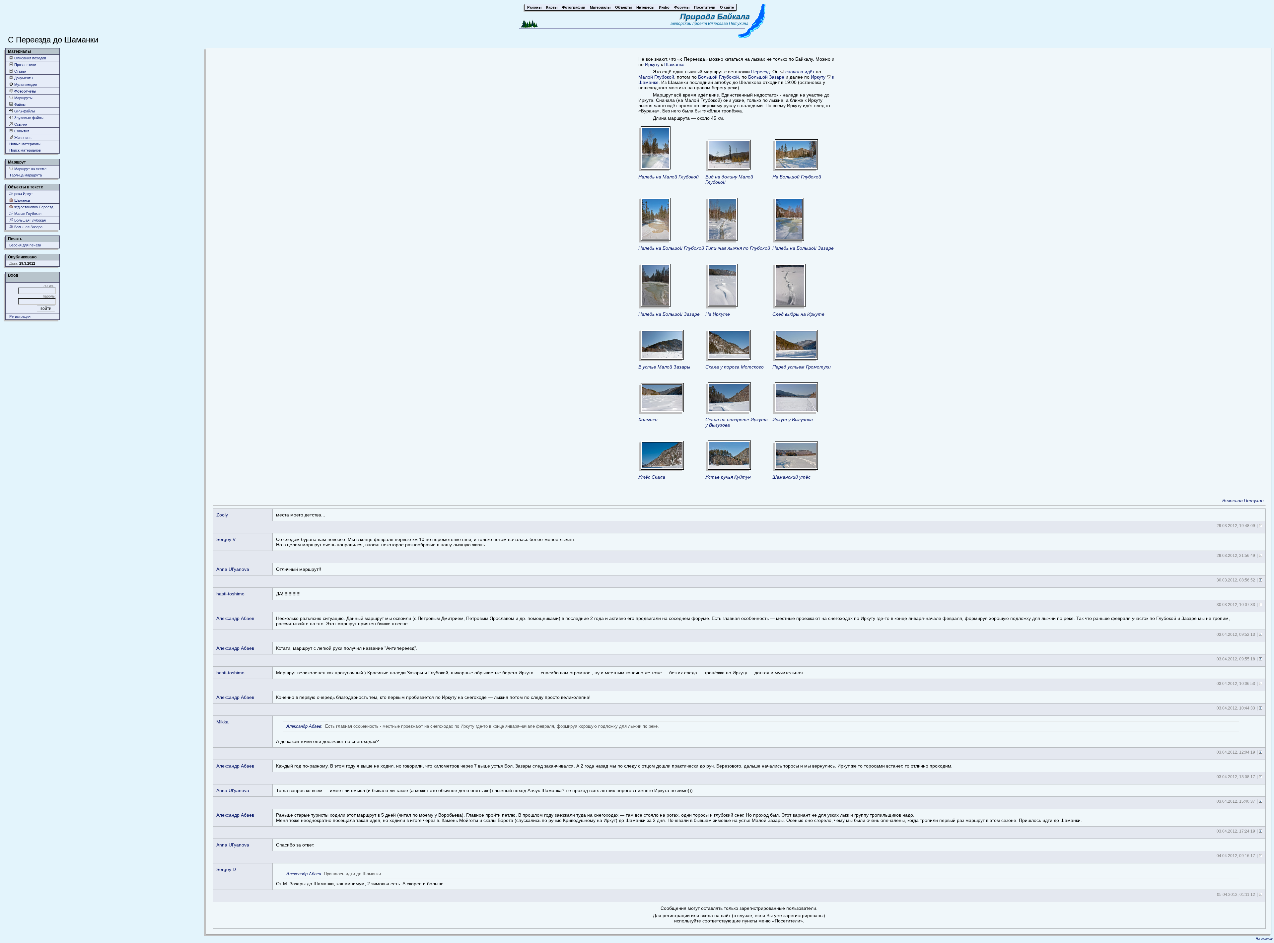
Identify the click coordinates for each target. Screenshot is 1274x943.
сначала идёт (799, 71)
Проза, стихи (24, 65)
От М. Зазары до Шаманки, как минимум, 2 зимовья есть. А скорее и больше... (362, 878)
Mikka (222, 721)
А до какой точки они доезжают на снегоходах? (467, 734)
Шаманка (21, 200)
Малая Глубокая (27, 214)
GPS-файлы (24, 111)
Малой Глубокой (656, 77)
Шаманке (674, 64)
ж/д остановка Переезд (33, 207)
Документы (23, 78)
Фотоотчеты (24, 91)
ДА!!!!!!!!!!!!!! (288, 593)
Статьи (19, 71)
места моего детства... (300, 514)
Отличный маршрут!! (298, 569)
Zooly (222, 514)
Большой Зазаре (766, 77)
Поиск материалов (25, 150)
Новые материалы (24, 144)
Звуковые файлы (28, 118)
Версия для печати (25, 245)
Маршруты (23, 98)
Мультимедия (25, 85)
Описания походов (29, 58)
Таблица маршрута (25, 175)
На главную (1264, 938)
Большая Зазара (27, 227)
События (21, 131)
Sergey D (226, 869)
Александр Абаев (235, 618)
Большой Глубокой (718, 77)
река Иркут (23, 194)
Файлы (19, 104)
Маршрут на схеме (29, 169)
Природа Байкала (715, 16)
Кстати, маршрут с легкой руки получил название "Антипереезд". (346, 648)
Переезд (760, 71)
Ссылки (20, 124)
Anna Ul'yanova (232, 569)
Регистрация (20, 316)
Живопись (22, 138)
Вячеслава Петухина (728, 23)
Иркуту (652, 64)
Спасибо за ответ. (295, 844)
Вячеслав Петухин (1243, 500)
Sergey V (226, 539)
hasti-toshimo (230, 593)
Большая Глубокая (29, 220)
